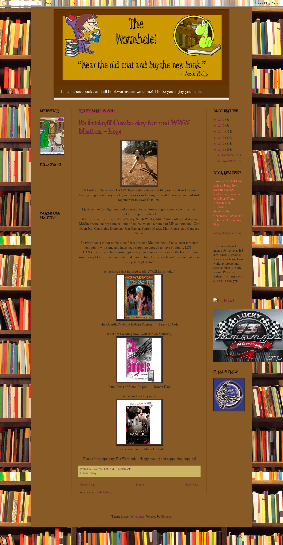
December (228, 155)
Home (140, 484)
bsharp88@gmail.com (227, 233)
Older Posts (192, 484)
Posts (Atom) (104, 492)
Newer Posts (87, 484)
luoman (139, 516)
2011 (221, 149)
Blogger (166, 516)
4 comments (124, 469)
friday (93, 473)
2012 (221, 143)
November (229, 161)
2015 (221, 125)
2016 (221, 119)
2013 (221, 137)
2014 (221, 131)
